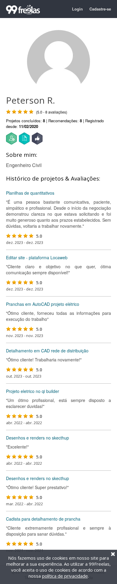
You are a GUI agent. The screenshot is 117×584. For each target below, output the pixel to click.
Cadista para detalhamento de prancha (43, 519)
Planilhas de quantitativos (30, 193)
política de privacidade (65, 576)
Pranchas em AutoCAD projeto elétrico (42, 304)
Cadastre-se (100, 9)
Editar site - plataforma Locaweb (37, 257)
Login (77, 9)
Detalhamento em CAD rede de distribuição (47, 351)
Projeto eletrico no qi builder (32, 391)
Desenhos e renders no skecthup (37, 438)
